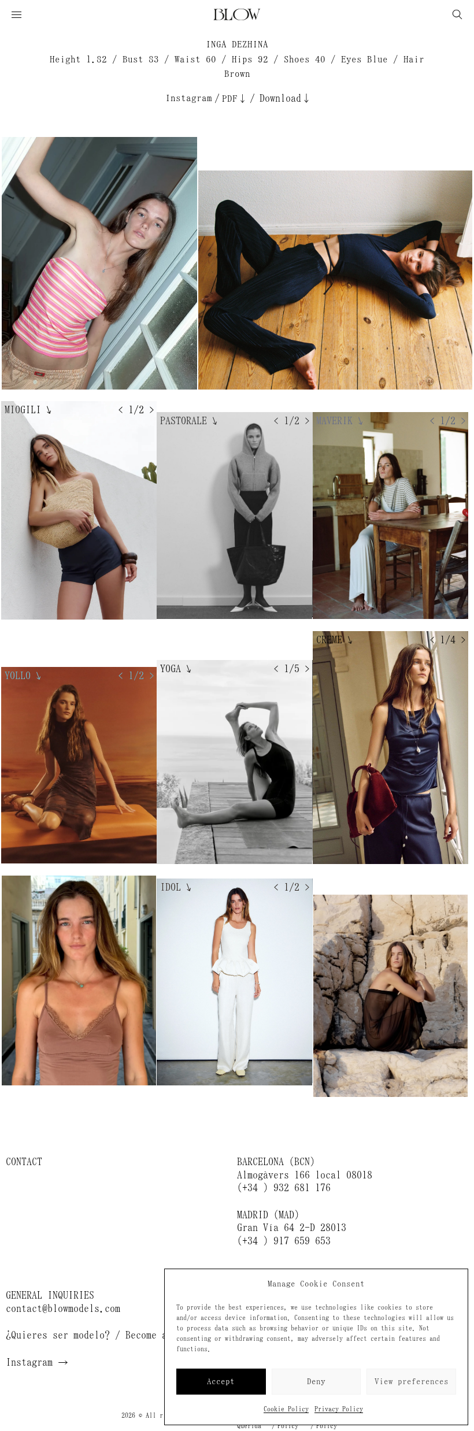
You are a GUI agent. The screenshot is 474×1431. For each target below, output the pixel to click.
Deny (316, 1381)
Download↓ (286, 98)
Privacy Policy (338, 1409)
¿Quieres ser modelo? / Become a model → (110, 1335)
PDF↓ (234, 98)
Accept (221, 1381)
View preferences (412, 1381)
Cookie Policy (286, 1409)
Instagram (188, 98)
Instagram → (37, 1362)
